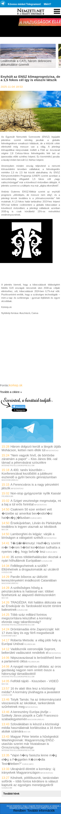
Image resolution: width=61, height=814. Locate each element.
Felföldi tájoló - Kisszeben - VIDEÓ (34, 681)
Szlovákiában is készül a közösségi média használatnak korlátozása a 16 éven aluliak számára (31, 727)
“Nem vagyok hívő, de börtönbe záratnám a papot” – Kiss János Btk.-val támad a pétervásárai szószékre (29, 459)
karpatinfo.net (9, 636)
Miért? (47, 4)
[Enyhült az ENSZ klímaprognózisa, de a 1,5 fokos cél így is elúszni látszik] (30, 130)
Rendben (19, 810)
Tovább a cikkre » (11, 392)
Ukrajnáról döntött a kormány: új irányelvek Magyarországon (28, 770)
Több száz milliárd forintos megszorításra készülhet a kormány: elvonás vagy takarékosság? (27, 618)
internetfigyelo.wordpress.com (18, 465)
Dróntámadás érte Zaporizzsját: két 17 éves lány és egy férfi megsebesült (30, 631)
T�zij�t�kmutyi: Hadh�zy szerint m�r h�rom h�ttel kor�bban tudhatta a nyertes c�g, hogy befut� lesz (31, 547)
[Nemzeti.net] (30, 11)
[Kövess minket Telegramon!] (27, 441)
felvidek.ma (7, 496)
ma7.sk (5, 530)
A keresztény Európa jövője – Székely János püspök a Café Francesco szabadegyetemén (30, 715)
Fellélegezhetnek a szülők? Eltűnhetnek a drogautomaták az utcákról (30, 567)
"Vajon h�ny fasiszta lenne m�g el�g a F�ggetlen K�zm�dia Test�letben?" (29, 759)
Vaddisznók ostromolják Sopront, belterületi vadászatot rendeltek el (29, 650)
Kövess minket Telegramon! (24, 4)
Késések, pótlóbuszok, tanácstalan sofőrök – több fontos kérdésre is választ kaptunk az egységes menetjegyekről (30, 781)
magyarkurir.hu (10, 480)
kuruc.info (35, 518)
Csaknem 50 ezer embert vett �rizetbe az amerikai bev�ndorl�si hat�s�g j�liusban (27, 513)
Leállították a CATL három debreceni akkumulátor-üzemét (26, 62)
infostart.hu (52, 450)
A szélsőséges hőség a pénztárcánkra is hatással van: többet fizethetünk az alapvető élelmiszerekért (29, 591)
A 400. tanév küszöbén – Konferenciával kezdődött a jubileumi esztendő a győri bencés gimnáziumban (29, 473)
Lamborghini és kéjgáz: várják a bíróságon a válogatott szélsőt (28, 535)
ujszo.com (47, 561)
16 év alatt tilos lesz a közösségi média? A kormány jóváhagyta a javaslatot (31, 690)
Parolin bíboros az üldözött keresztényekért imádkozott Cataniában (29, 578)
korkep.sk (15, 385)
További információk (41, 810)
